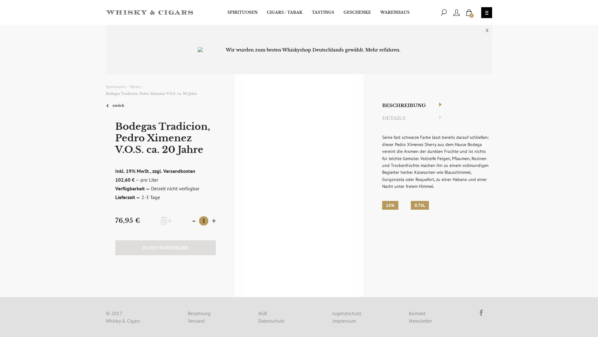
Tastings (323, 12)
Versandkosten (179, 171)
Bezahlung (199, 313)
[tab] (409, 105)
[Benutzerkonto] (456, 12)
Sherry (135, 87)
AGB (262, 313)
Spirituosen (242, 12)
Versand (196, 321)
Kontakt (417, 313)
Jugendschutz (346, 313)
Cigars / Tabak (284, 12)
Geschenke (357, 12)
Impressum (344, 321)
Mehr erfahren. (383, 50)
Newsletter (420, 321)
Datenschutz (271, 321)
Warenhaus (395, 12)
